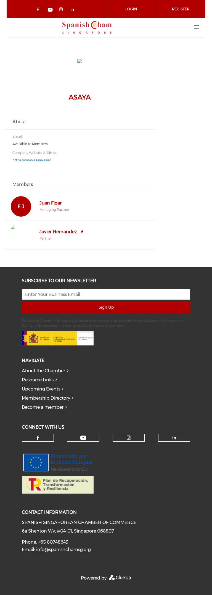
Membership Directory (46, 398)
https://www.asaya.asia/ (31, 160)
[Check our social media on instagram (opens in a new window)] (62, 10)
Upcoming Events (41, 389)
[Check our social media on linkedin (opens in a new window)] (74, 10)
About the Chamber (43, 370)
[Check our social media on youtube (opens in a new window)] (50, 10)
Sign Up (106, 307)
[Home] (87, 27)
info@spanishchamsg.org (63, 549)
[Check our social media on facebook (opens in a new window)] (39, 10)
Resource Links (38, 379)
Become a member (42, 407)
